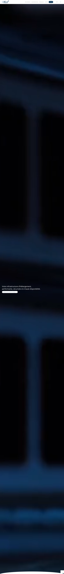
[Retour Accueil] (5, 2)
